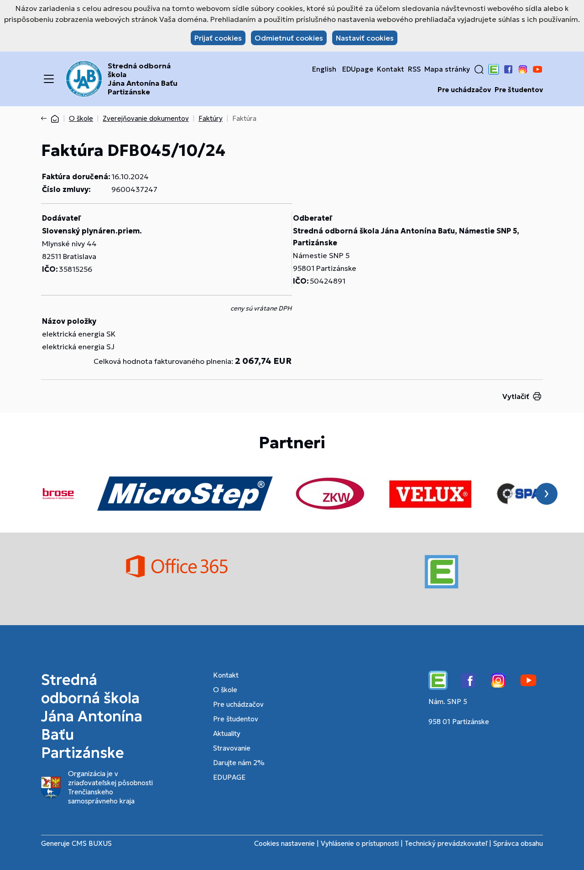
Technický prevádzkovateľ (446, 843)
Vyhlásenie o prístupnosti (360, 843)
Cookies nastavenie (284, 843)
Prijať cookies (218, 37)
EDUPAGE (229, 777)
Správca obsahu (518, 843)
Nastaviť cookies (365, 37)
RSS (414, 69)
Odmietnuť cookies (289, 37)
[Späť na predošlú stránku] (45, 118)
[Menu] (49, 79)
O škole (81, 118)
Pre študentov (519, 90)
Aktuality (226, 733)
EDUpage (357, 69)
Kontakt (390, 69)
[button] (479, 69)
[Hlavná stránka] (54, 118)
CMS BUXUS (92, 843)
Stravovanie (231, 748)
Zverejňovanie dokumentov (146, 118)
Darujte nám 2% (239, 762)
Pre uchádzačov (464, 90)
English (324, 69)
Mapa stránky (447, 69)
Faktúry (210, 118)
